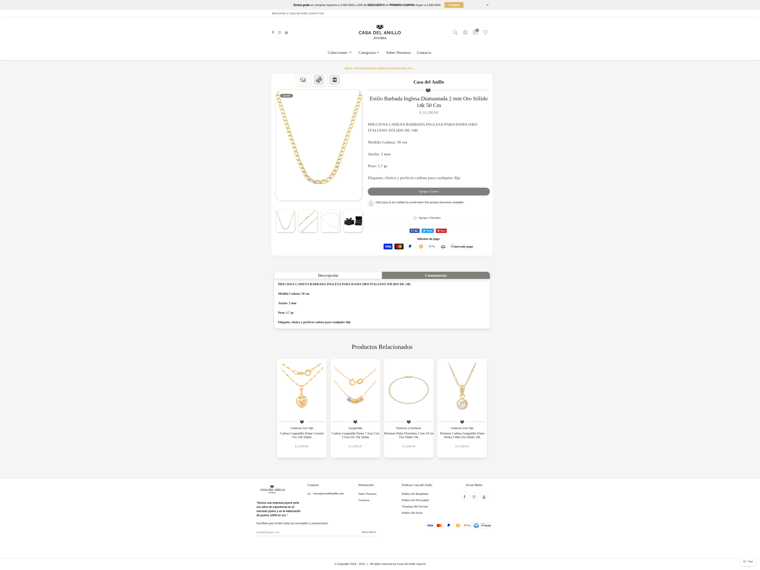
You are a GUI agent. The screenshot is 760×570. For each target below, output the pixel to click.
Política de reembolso (415, 493)
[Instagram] (279, 32)
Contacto (424, 52)
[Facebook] (273, 32)
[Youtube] (286, 32)
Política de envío (412, 512)
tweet (429, 230)
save (442, 230)
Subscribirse (368, 532)
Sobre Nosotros (398, 52)
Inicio (348, 68)
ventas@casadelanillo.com (328, 493)
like (415, 230)
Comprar (454, 5)
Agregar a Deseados (429, 217)
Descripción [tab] (328, 275)
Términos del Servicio (415, 506)
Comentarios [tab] (436, 275)
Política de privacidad (415, 500)
